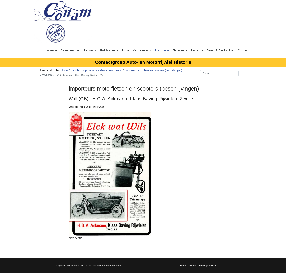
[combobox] (219, 73)
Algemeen (68, 50)
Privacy (201, 265)
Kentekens (140, 50)
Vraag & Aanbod (218, 50)
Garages (178, 50)
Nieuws (88, 50)
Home (49, 50)
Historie (160, 50)
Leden (195, 50)
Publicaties (107, 50)
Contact (243, 50)
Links (125, 50)
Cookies (211, 265)
